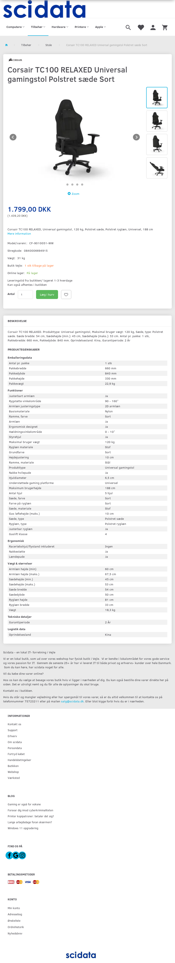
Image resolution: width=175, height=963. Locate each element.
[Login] (153, 27)
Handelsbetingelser (19, 760)
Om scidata (15, 742)
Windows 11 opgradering (23, 828)
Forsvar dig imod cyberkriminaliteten (30, 810)
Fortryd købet (16, 754)
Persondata (15, 748)
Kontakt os (14, 724)
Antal (11, 294)
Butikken (13, 766)
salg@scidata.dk (72, 701)
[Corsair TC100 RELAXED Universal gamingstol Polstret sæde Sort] (74, 137)
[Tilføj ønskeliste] (66, 294)
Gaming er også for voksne (24, 804)
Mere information (19, 233)
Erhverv (12, 736)
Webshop (13, 772)
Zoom (75, 194)
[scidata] (44, 9)
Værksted (14, 778)
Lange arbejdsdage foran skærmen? (30, 822)
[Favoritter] (140, 27)
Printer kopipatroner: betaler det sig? (31, 816)
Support (13, 730)
